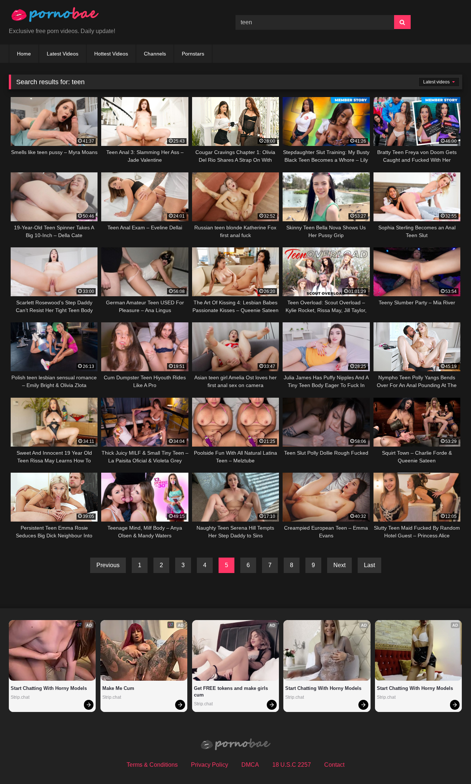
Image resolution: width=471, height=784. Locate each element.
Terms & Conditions (152, 765)
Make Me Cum (118, 688)
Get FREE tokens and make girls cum (231, 691)
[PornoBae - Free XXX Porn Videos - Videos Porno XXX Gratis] (55, 16)
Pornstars (193, 54)
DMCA (250, 765)
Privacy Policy (209, 765)
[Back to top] (448, 762)
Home (24, 54)
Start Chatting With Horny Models (49, 688)
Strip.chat (20, 697)
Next (339, 565)
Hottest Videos (111, 54)
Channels (155, 54)
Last (369, 565)
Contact (334, 765)
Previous (108, 565)
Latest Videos (62, 54)
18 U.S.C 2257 (291, 765)
